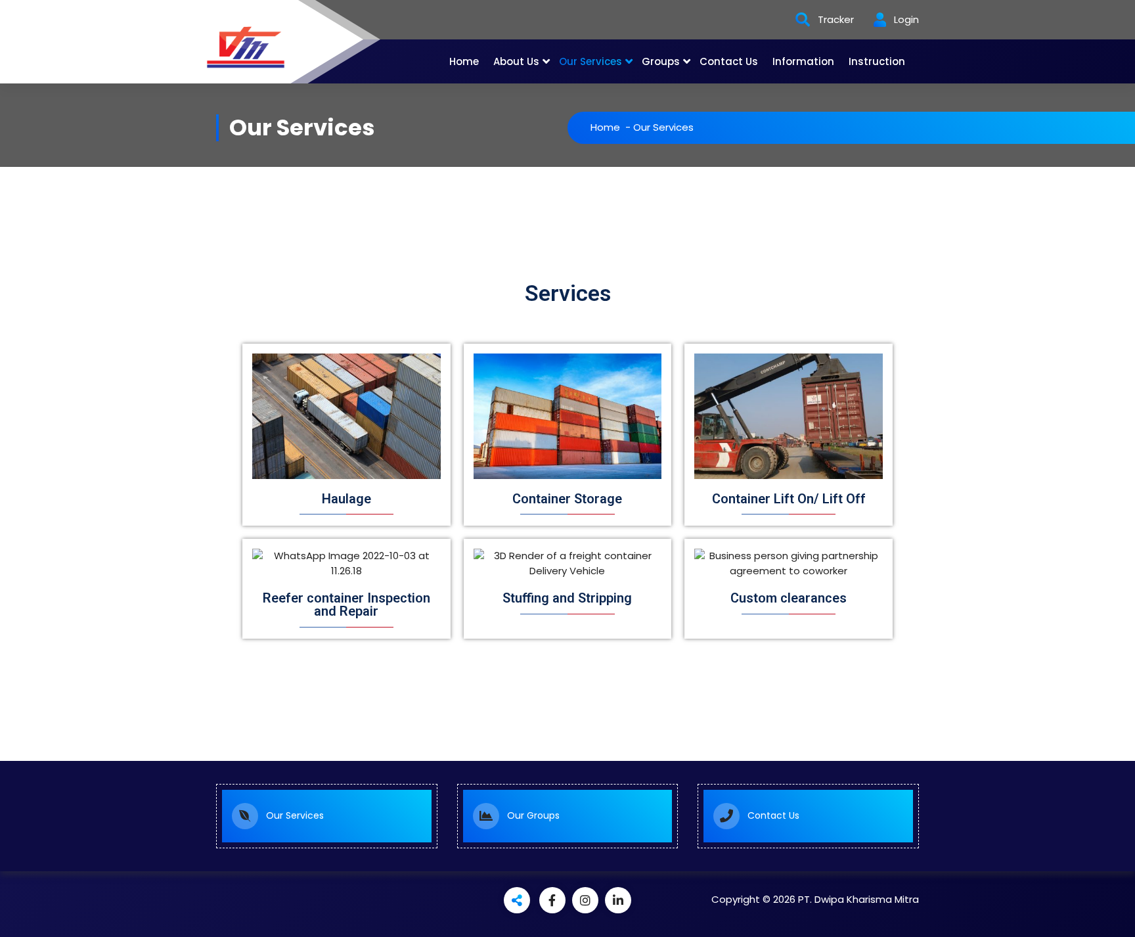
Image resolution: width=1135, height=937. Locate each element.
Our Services (590, 61)
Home (464, 61)
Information (803, 61)
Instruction (877, 61)
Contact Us (729, 61)
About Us (516, 61)
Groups (661, 61)
